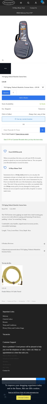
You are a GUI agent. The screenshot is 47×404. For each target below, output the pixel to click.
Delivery (5, 316)
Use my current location (24, 119)
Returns (5, 322)
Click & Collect (8, 319)
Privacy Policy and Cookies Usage (13, 328)
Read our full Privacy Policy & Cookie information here (23, 392)
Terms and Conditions (9, 325)
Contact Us (33, 8)
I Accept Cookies (23, 397)
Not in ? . (15, 134)
